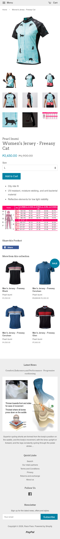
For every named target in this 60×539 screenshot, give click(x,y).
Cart (55, 2)
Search (30, 461)
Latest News (30, 365)
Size (4, 162)
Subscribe (49, 517)
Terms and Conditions (30, 468)
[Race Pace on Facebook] (30, 494)
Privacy (30, 472)
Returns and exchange (30, 475)
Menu (9, 2)
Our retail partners (30, 464)
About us (30, 479)
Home (4, 9)
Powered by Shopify (43, 526)
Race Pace (29, 526)
